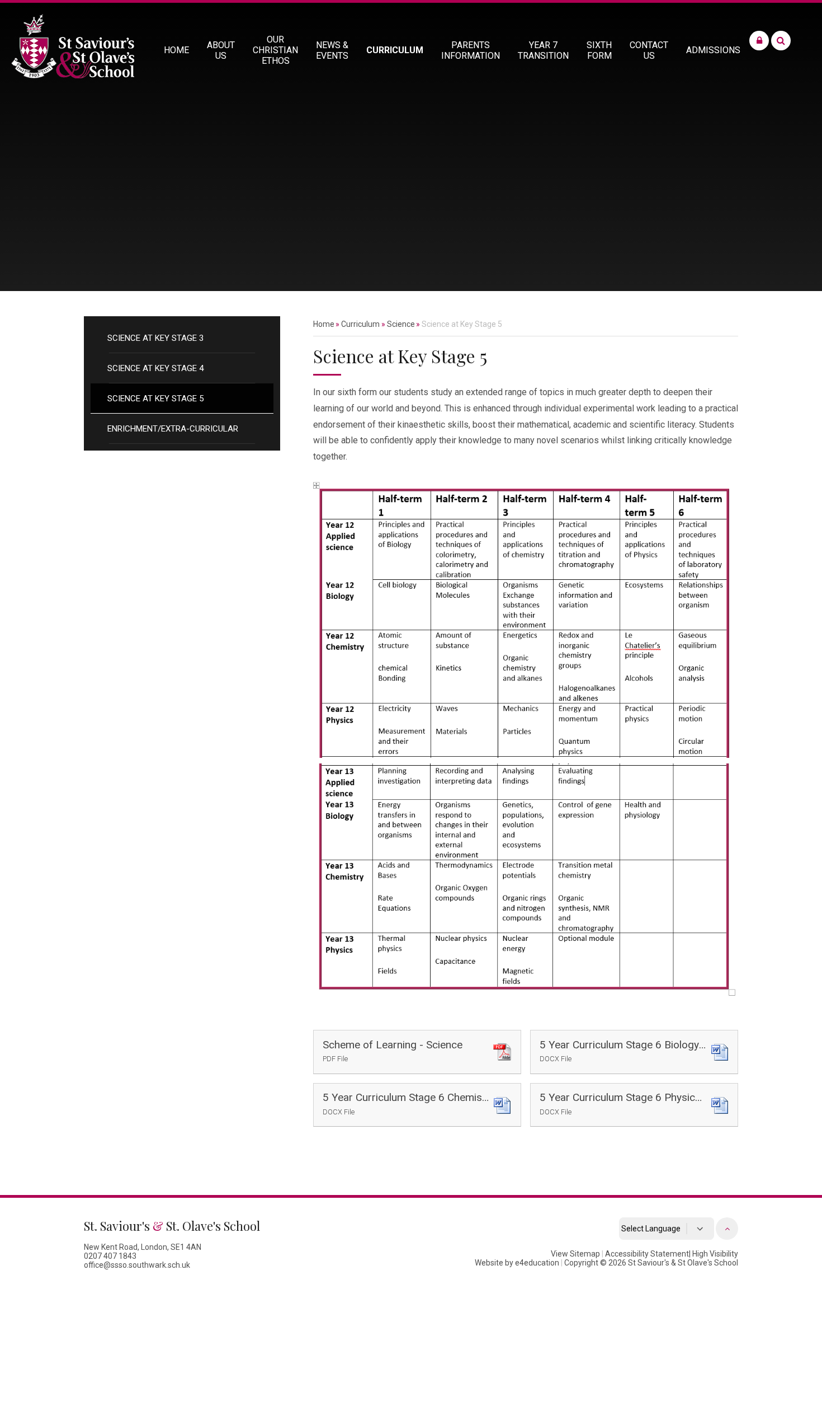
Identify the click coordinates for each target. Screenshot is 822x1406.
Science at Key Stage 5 (155, 398)
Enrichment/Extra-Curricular (172, 429)
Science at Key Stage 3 (155, 338)
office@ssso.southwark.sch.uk (137, 1264)
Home (323, 324)
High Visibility (715, 1253)
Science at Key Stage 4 (155, 368)
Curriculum (360, 324)
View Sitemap (575, 1253)
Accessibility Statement (647, 1253)
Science (401, 324)
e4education (537, 1262)
